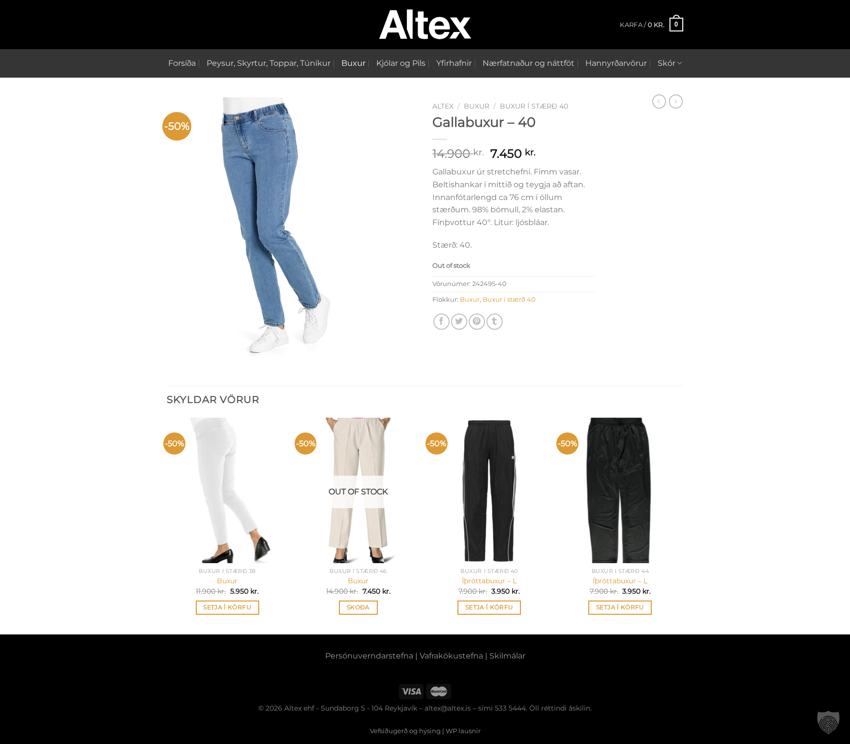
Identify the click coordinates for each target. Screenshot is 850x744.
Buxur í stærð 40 (534, 106)
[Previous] (167, 525)
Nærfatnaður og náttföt (529, 63)
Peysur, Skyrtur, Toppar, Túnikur (269, 63)
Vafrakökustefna (451, 655)
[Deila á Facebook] (441, 322)
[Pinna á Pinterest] (477, 322)
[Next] (680, 525)
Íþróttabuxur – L (489, 580)
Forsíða (182, 63)
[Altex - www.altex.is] (425, 24)
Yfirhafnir (454, 63)
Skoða (358, 607)
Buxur (353, 63)
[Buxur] (227, 490)
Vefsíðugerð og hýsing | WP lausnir (425, 731)
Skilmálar (507, 655)
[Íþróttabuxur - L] (489, 490)
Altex (443, 106)
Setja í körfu (227, 607)
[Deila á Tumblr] (494, 322)
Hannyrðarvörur (616, 63)
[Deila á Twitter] (459, 322)
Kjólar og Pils (400, 63)
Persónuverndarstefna (369, 655)
